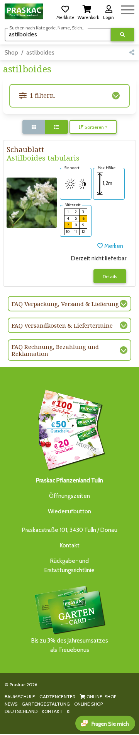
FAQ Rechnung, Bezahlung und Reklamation (55, 350)
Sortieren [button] (93, 127)
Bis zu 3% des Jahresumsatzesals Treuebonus (69, 645)
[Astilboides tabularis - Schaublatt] (32, 201)
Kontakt (70, 545)
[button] (65, 11)
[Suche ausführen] (122, 34)
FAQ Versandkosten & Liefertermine (62, 325)
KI (69, 711)
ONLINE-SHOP (100, 696)
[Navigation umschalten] (127, 8)
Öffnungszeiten (69, 495)
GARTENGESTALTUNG (46, 704)
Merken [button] (113, 246)
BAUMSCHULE (20, 696)
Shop (11, 52)
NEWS (11, 704)
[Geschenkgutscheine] (69, 428)
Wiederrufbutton (69, 511)
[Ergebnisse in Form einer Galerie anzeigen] (34, 127)
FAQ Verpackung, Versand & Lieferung (65, 304)
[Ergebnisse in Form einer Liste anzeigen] (56, 127)
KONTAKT (52, 711)
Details (110, 276)
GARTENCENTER (57, 696)
